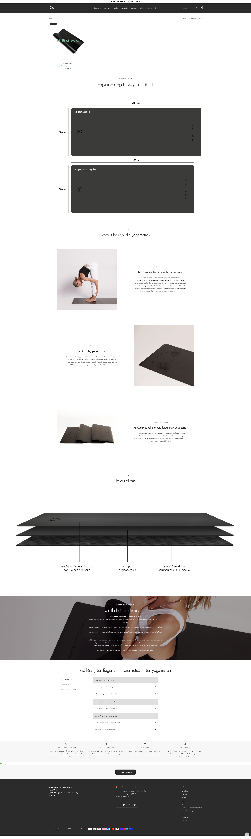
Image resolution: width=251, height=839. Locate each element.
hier (72, 756)
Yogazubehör (124, 8)
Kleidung (149, 8)
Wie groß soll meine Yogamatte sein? (68, 690)
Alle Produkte (97, 8)
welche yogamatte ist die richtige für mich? (107, 687)
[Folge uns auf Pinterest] (129, 805)
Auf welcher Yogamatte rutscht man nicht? (106, 694)
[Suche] (193, 8)
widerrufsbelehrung (187, 811)
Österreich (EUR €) (55, 829)
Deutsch (185, 8)
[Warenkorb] (201, 8)
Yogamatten (107, 8)
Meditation (134, 8)
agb (183, 814)
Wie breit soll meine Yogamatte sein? (105, 729)
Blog (156, 8)
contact (184, 797)
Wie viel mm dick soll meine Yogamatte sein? (107, 722)
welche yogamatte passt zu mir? (67, 679)
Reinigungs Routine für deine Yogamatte (106, 708)
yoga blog (185, 791)
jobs (183, 804)
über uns (184, 794)
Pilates (142, 8)
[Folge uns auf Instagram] (123, 805)
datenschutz (185, 821)
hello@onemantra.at (190, 756)
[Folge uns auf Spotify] (134, 805)
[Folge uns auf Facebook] (118, 805)
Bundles (116, 8)
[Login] (197, 8)
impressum (185, 817)
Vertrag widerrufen (125, 772)
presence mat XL (67, 63)
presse (184, 801)
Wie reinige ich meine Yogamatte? (65, 685)
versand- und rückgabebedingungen (192, 807)
